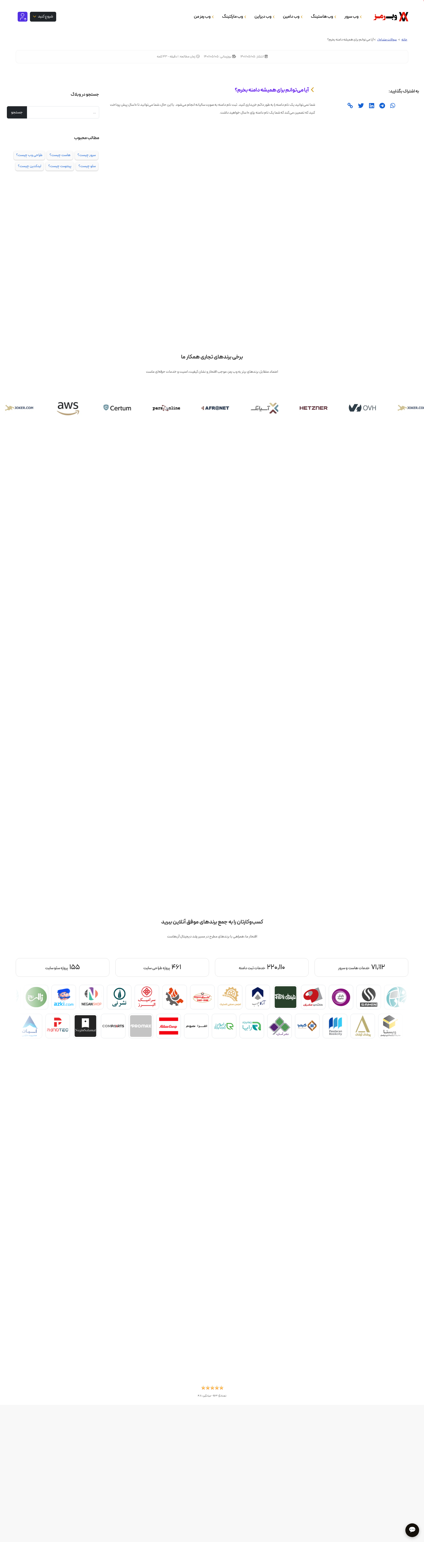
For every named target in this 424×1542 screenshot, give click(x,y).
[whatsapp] (392, 106)
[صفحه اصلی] (389, 17)
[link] (350, 106)
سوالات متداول (387, 39)
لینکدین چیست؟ (29, 166)
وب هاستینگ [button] (322, 16)
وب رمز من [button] (202, 16)
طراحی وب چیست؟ (29, 155)
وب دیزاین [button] (263, 16)
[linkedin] (371, 106)
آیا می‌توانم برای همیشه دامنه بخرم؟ (272, 90)
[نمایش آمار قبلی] (378, 967)
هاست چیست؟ (60, 155)
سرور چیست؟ (87, 155)
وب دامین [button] (291, 16)
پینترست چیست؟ (59, 166)
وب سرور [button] (351, 16)
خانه (404, 39)
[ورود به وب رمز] (22, 16)
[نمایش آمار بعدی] (45, 967)
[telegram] (381, 106)
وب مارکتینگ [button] (232, 16)
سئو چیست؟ (87, 166)
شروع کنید (45, 16)
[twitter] (360, 106)
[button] (212, 1389)
